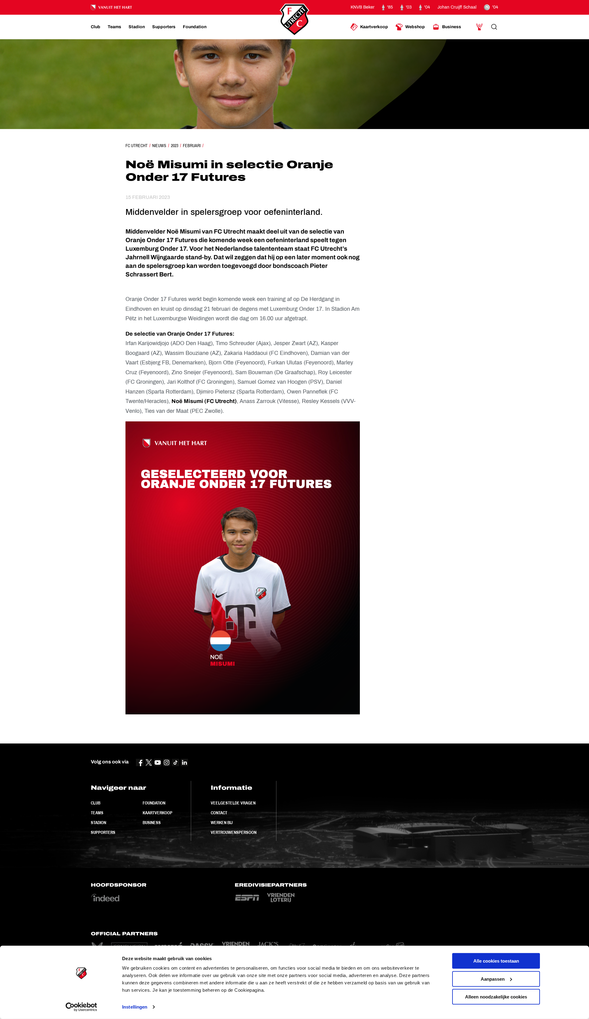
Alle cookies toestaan (496, 961)
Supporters (103, 832)
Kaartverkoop (157, 813)
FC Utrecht (136, 145)
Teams (97, 813)
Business (152, 822)
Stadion (98, 822)
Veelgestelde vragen (233, 803)
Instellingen (134, 1006)
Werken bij (222, 822)
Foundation (154, 803)
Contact (219, 813)
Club (95, 803)
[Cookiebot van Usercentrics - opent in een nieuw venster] (81, 1007)
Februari (192, 145)
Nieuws (159, 145)
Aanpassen (493, 978)
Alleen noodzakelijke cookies (496, 996)
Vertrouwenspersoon (233, 832)
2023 (174, 145)
